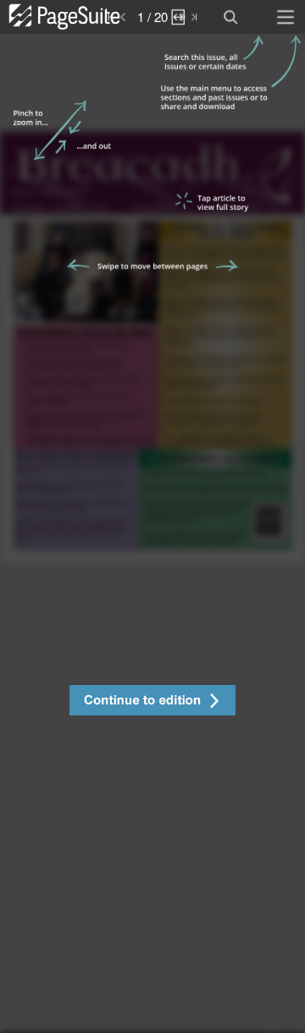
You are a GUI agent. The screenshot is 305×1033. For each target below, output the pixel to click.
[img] (152, 533)
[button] (152, 702)
